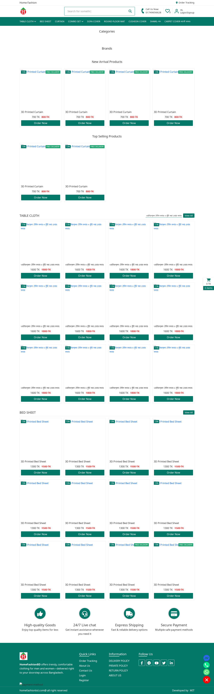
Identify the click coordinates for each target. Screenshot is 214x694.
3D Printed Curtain (32, 112)
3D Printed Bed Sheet (33, 461)
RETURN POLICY (118, 670)
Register (84, 680)
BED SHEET (45, 21)
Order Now (40, 123)
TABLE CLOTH (27, 21)
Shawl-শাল (155, 21)
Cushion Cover (137, 21)
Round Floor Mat (114, 21)
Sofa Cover (93, 21)
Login (82, 675)
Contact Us (85, 670)
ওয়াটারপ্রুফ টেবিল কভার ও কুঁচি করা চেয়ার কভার (164, 215)
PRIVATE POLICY (118, 665)
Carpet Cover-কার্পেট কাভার (177, 21)
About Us (84, 665)
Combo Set (74, 21)
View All (189, 215)
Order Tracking (186, 2)
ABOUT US (115, 675)
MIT (192, 690)
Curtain (59, 21)
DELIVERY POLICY (119, 661)
